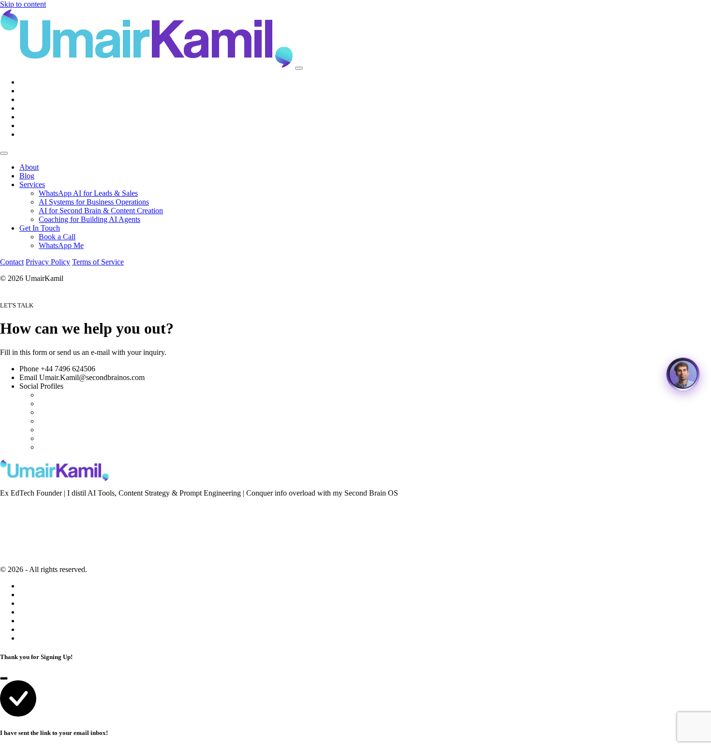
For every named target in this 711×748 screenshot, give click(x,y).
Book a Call (57, 237)
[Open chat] (683, 374)
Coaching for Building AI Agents (89, 219)
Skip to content (23, 4)
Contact (12, 262)
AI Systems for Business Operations (94, 202)
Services (32, 184)
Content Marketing (28, 535)
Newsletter (16, 509)
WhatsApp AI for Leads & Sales (88, 193)
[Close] (4, 153)
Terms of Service (98, 262)
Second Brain (20, 522)
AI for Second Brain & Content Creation (101, 210)
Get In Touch (39, 228)
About (29, 167)
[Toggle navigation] (299, 68)
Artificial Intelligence (32, 548)
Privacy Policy (48, 262)
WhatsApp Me (61, 245)
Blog (26, 176)
